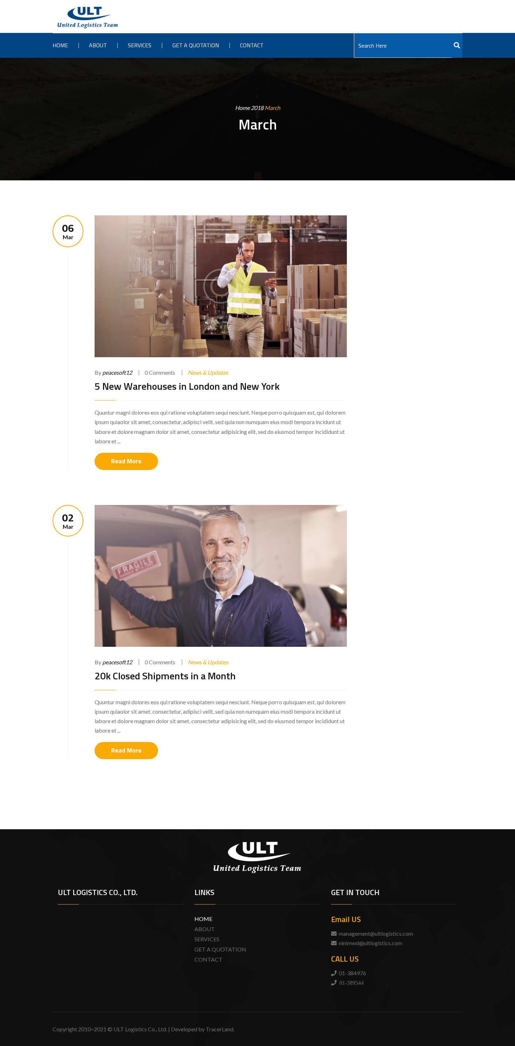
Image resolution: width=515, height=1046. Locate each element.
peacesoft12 (117, 372)
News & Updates (208, 372)
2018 (257, 107)
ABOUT (204, 929)
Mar (68, 231)
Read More (126, 461)
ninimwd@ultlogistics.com (370, 943)
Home (60, 45)
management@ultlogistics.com (376, 933)
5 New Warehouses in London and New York (187, 386)
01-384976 (352, 973)
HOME (203, 918)
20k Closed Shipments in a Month (165, 675)
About (98, 45)
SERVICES (206, 939)
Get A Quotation (195, 45)
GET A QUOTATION (220, 949)
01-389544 (351, 982)
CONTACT (208, 959)
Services (139, 45)
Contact (251, 45)
